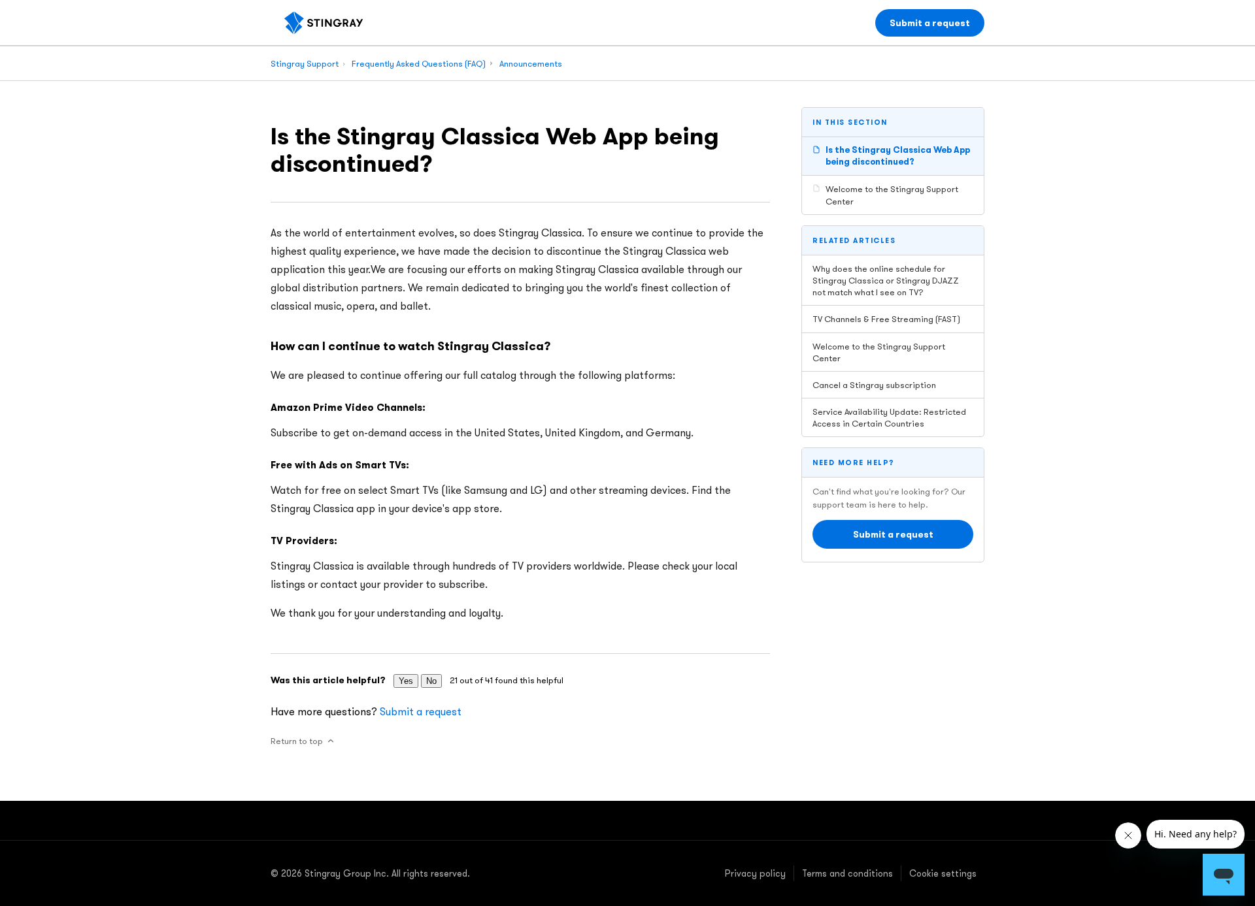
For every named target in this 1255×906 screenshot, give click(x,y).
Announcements (530, 63)
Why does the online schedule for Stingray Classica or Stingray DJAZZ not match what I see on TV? (885, 280)
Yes (406, 681)
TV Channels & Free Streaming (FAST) (886, 319)
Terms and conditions (847, 873)
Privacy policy (755, 873)
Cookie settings (943, 873)
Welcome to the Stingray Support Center (892, 195)
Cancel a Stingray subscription (874, 385)
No (431, 681)
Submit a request (930, 23)
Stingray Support (305, 63)
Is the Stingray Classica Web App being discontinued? (898, 155)
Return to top (297, 741)
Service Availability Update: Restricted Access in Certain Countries (889, 417)
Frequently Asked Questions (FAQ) (419, 63)
